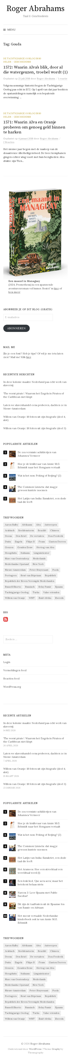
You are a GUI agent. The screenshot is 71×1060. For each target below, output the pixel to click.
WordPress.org (12, 686)
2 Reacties (8, 142)
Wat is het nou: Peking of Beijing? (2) (39, 475)
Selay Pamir (44, 586)
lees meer (14, 292)
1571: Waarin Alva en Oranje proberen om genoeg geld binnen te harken (34, 127)
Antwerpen (51, 524)
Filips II (30, 541)
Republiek (50, 575)
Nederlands (39, 558)
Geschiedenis (22, 61)
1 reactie (62, 78)
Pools (55, 569)
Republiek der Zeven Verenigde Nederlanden (29, 581)
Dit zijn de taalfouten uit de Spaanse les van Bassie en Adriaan (41, 906)
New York (38, 564)
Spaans (59, 586)
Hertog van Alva (45, 547)
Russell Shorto (13, 586)
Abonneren (16, 328)
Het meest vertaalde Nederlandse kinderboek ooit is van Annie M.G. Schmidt (38, 919)
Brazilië (42, 530)
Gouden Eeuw (25, 547)
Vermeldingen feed (14, 670)
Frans (42, 541)
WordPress (35, 1049)
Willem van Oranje (15, 597)
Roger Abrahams (35, 9)
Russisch (30, 586)
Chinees (54, 530)
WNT (32, 597)
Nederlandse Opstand (17, 564)
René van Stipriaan (31, 575)
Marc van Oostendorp (17, 558)
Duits (8, 541)
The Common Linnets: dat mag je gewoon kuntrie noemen (38, 488)
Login (6, 662)
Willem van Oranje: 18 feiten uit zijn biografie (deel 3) (34, 784)
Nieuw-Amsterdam (15, 569)
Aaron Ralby (11, 524)
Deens (8, 536)
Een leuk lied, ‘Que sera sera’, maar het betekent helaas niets (40, 882)
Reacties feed (11, 678)
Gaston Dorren (57, 541)
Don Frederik (55, 536)
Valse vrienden (51, 592)
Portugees (11, 575)
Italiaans (25, 552)
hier (56, 288)
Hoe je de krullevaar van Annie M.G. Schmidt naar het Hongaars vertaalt (39, 465)
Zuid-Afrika (45, 597)
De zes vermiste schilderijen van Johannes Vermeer (37, 454)
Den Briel (21, 536)
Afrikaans (27, 524)
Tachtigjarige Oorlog (17, 592)
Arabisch (9, 530)
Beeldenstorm (26, 530)
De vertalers (37, 536)
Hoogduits (11, 552)
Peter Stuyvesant (39, 569)
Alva (38, 524)
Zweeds (59, 597)
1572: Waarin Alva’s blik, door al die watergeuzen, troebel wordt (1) (35, 70)
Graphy (56, 1049)
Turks (36, 592)
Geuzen (9, 547)
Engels (18, 541)
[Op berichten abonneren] (5, 619)
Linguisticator (41, 552)
